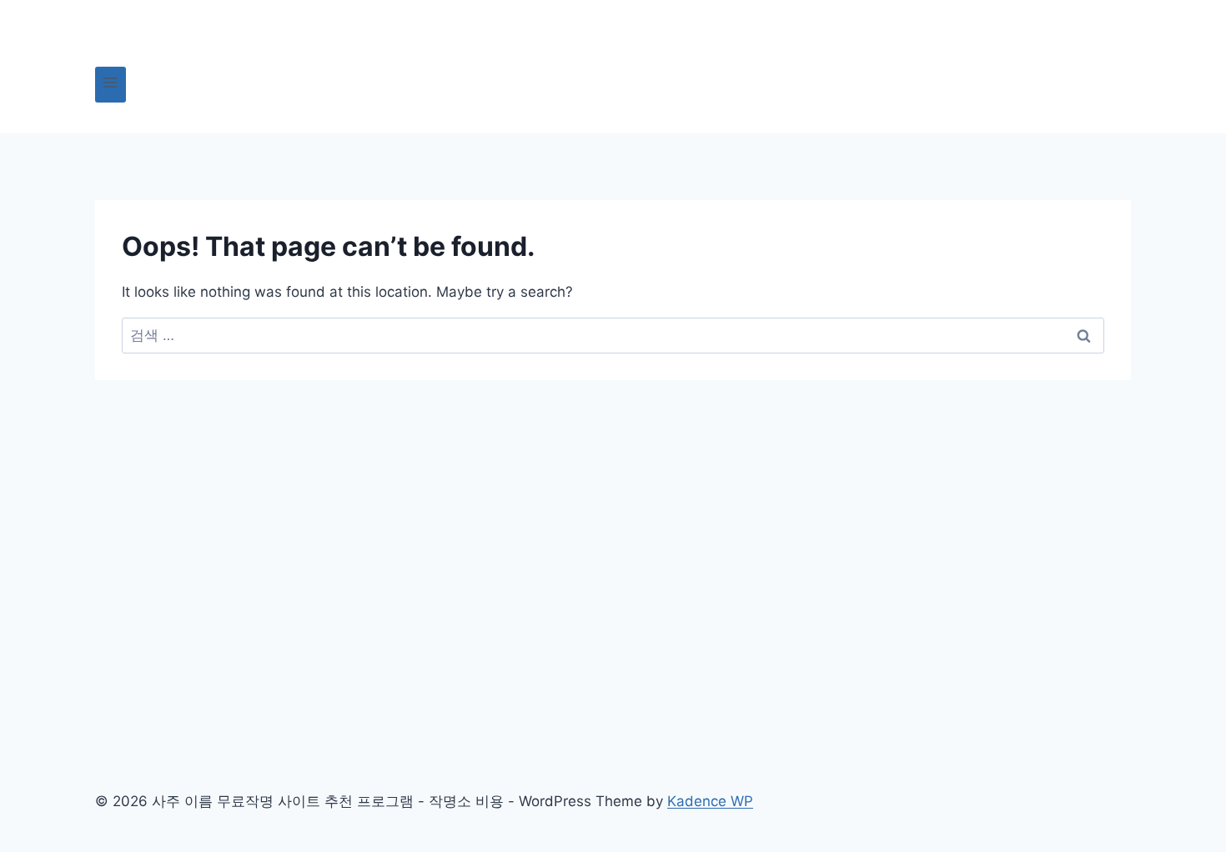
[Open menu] (110, 85)
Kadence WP (710, 801)
